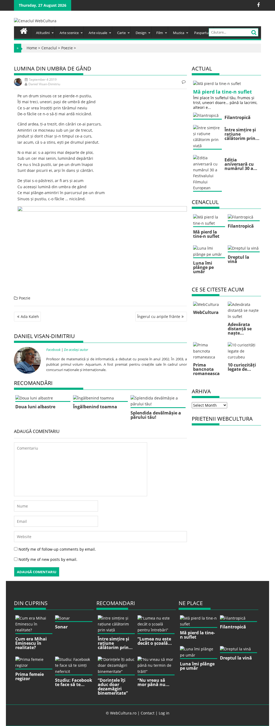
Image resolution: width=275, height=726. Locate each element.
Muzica (178, 32)
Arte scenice (69, 32)
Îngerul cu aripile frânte (158, 316)
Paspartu (201, 32)
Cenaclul (49, 47)
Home (32, 47)
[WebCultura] (24, 30)
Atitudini (43, 32)
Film (159, 32)
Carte (121, 32)
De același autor (76, 349)
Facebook (53, 349)
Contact (147, 713)
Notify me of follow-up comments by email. (57, 549)
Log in (164, 713)
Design (141, 32)
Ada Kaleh (30, 316)
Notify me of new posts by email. (48, 559)
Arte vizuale (98, 32)
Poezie (67, 47)
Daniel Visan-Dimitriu (44, 84)
